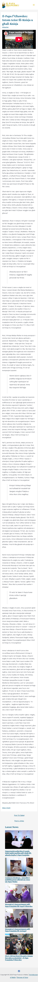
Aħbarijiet (5, 27)
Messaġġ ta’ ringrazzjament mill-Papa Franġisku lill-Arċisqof (17, 930)
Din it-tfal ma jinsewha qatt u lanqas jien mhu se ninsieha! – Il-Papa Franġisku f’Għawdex (19, 958)
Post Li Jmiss (19, 821)
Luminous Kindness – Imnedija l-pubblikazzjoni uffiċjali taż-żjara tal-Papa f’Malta (17, 880)
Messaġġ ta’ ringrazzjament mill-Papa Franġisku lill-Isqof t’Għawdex (19, 905)
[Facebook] (19, 971)
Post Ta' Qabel (19, 815)
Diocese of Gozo (22, 977)
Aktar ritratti (6, 808)
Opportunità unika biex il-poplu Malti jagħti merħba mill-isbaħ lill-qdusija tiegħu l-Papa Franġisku (18, 853)
